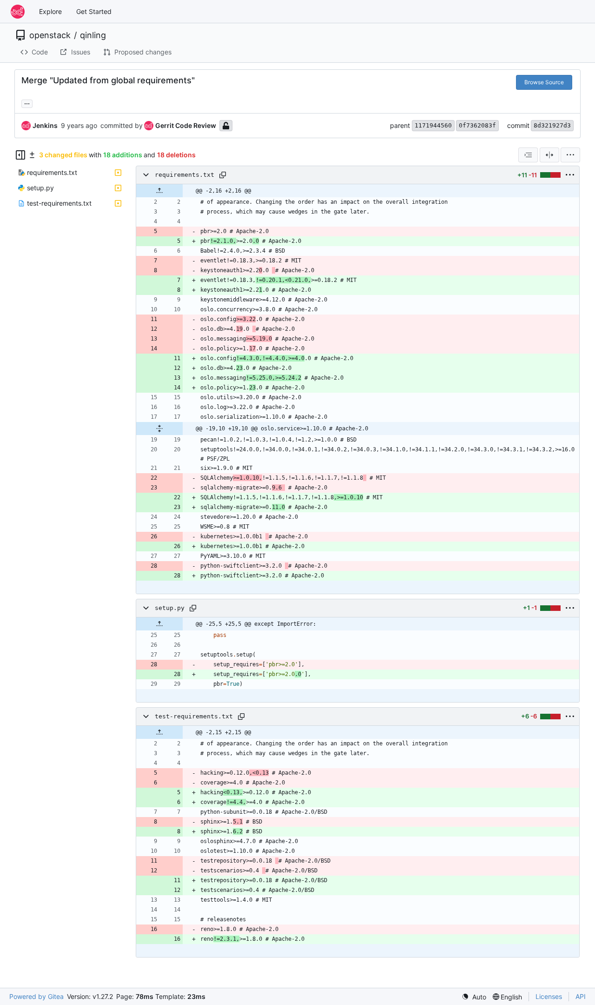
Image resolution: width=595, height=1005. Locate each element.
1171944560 (433, 125)
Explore (50, 11)
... (27, 103)
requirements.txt (184, 174)
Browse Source (544, 82)
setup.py (170, 607)
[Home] (18, 11)
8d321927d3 (552, 125)
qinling (93, 35)
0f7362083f (477, 125)
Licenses (549, 996)
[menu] (570, 154)
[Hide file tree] (20, 155)
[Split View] (549, 154)
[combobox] (528, 154)
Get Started (94, 11)
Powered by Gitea (36, 996)
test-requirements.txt (194, 716)
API (580, 996)
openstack (50, 35)
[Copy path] (222, 174)
